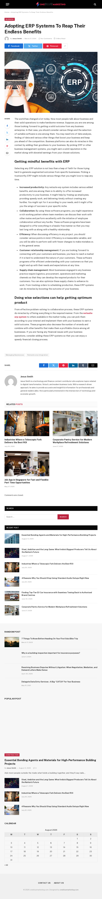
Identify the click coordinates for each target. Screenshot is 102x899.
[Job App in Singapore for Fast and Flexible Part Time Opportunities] (27, 463)
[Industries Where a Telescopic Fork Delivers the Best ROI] (27, 423)
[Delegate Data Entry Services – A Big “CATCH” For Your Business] (12, 685)
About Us (59, 883)
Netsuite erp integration (37, 355)
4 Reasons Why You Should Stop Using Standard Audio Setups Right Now (55, 578)
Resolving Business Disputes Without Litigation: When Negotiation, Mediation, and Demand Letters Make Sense (59, 668)
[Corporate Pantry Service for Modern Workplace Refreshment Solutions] (75, 423)
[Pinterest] (7, 146)
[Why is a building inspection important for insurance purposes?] (12, 656)
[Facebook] (7, 125)
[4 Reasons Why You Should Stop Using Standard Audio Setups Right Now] (12, 582)
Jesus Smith (17, 38)
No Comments (46, 38)
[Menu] (7, 4)
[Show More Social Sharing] (65, 46)
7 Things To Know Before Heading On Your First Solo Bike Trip (50, 639)
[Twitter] (7, 132)
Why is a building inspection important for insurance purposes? (51, 653)
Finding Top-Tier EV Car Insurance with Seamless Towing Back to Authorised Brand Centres (57, 593)
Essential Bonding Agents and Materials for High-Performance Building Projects (59, 535)
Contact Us (44, 883)
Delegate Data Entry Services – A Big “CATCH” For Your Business (51, 682)
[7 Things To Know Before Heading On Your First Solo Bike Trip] (12, 642)
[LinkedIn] (7, 139)
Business (10, 19)
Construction (12, 755)
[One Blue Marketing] (51, 4)
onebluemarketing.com (69, 890)
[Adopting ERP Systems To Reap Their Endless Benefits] (51, 82)
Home (7, 12)
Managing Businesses (15, 355)
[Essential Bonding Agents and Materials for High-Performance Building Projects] (12, 538)
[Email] (7, 153)
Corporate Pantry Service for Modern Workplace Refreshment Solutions (72, 441)
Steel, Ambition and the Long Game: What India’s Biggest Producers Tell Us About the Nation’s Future (59, 550)
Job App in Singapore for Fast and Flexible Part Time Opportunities (26, 481)
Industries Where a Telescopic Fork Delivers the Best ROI (23, 441)
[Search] (94, 4)
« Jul (6, 865)
